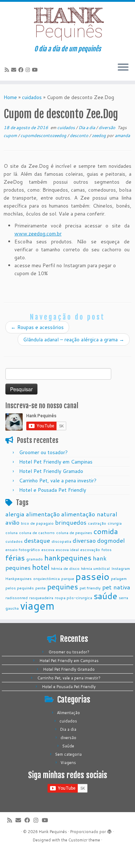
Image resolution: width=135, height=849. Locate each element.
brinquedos (70, 522)
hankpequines (67, 557)
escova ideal (67, 549)
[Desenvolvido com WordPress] (109, 830)
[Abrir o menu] (123, 67)
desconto (79, 135)
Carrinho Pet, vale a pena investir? (57, 480)
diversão (107, 127)
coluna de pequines (74, 532)
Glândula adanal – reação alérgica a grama (73, 339)
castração (97, 523)
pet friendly (90, 587)
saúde (105, 595)
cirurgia (115, 523)
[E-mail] (14, 69)
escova (47, 549)
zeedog (99, 135)
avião (12, 522)
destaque (37, 540)
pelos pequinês (19, 587)
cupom (11, 135)
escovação (90, 549)
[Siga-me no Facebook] (22, 69)
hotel (41, 567)
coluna (11, 532)
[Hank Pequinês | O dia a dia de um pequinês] (67, 23)
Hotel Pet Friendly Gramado (51, 471)
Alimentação (68, 713)
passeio (92, 576)
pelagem (119, 578)
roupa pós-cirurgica (73, 597)
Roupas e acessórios (37, 327)
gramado (34, 559)
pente (40, 587)
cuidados (32, 97)
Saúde (68, 746)
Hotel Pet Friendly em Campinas (56, 461)
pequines (62, 586)
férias (15, 557)
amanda (122, 135)
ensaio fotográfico (22, 549)
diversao (84, 540)
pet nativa (116, 587)
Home (10, 97)
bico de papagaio (37, 523)
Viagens (68, 762)
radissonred (16, 597)
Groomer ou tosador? (43, 452)
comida (106, 531)
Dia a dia (87, 127)
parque (67, 578)
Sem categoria (68, 754)
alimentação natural (89, 514)
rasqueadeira (41, 597)
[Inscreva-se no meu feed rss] (8, 69)
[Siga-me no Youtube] (36, 69)
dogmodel (111, 540)
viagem (37, 605)
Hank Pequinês (53, 832)
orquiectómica (46, 578)
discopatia (61, 541)
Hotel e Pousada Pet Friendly (52, 490)
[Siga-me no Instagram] (29, 69)
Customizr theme (84, 840)
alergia (14, 514)
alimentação (43, 514)
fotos (107, 549)
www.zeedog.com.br (38, 233)
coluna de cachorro (37, 532)
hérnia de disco (65, 568)
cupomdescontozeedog (44, 135)
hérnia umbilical (95, 568)
